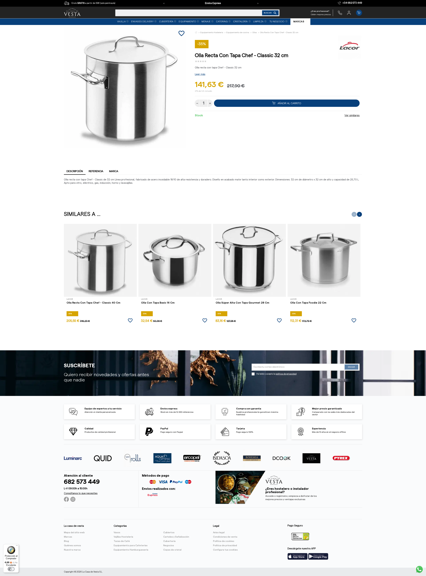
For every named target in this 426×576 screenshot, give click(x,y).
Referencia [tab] (96, 171)
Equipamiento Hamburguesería (131, 550)
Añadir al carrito (289, 103)
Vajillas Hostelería (123, 537)
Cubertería (169, 541)
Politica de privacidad (225, 545)
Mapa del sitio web (74, 532)
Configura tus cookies (225, 550)
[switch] (11, 569)
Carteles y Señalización (176, 537)
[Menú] (17, 546)
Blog (66, 541)
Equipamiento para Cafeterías (130, 545)
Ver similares (352, 115)
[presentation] (163, 3)
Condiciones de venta (225, 537)
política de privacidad (286, 374)
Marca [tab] (113, 171)
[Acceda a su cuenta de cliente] (349, 12)
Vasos (117, 532)
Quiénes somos (72, 545)
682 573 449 (82, 482)
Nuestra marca (72, 550)
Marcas (68, 537)
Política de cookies (223, 541)
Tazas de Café (122, 541)
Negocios (168, 545)
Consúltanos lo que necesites (81, 493)
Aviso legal (218, 532)
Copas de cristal (172, 550)
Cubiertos (168, 532)
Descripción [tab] (75, 171)
